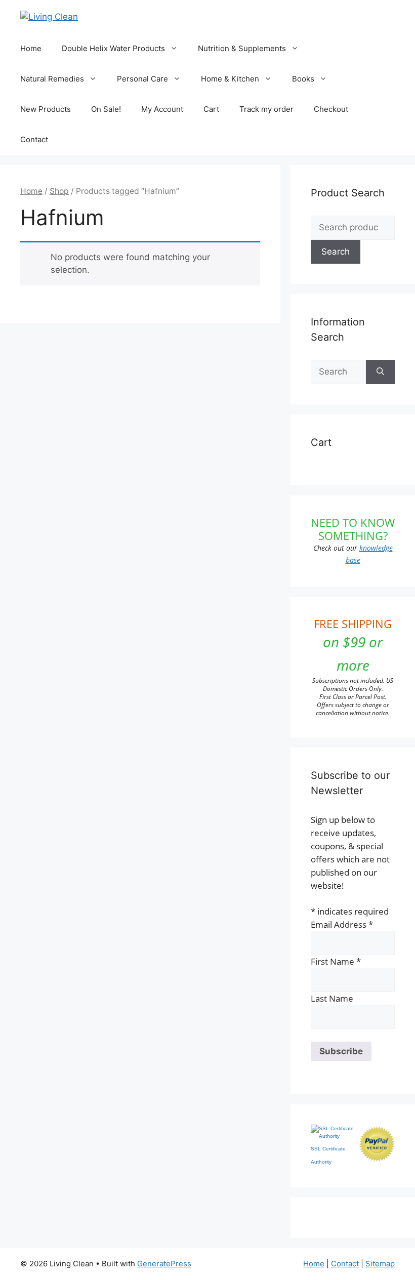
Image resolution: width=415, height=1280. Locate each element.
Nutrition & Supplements (242, 48)
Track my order (266, 109)
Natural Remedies (52, 79)
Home (31, 48)
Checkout (331, 109)
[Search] (380, 372)
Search (335, 251)
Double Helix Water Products (113, 48)
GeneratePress (164, 1263)
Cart (211, 109)
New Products (45, 109)
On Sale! (106, 109)
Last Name (332, 998)
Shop (59, 191)
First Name (336, 961)
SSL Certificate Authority (328, 1155)
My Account (162, 109)
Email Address (342, 924)
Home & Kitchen (230, 79)
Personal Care (142, 79)
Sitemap (380, 1263)
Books (303, 79)
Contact (34, 139)
